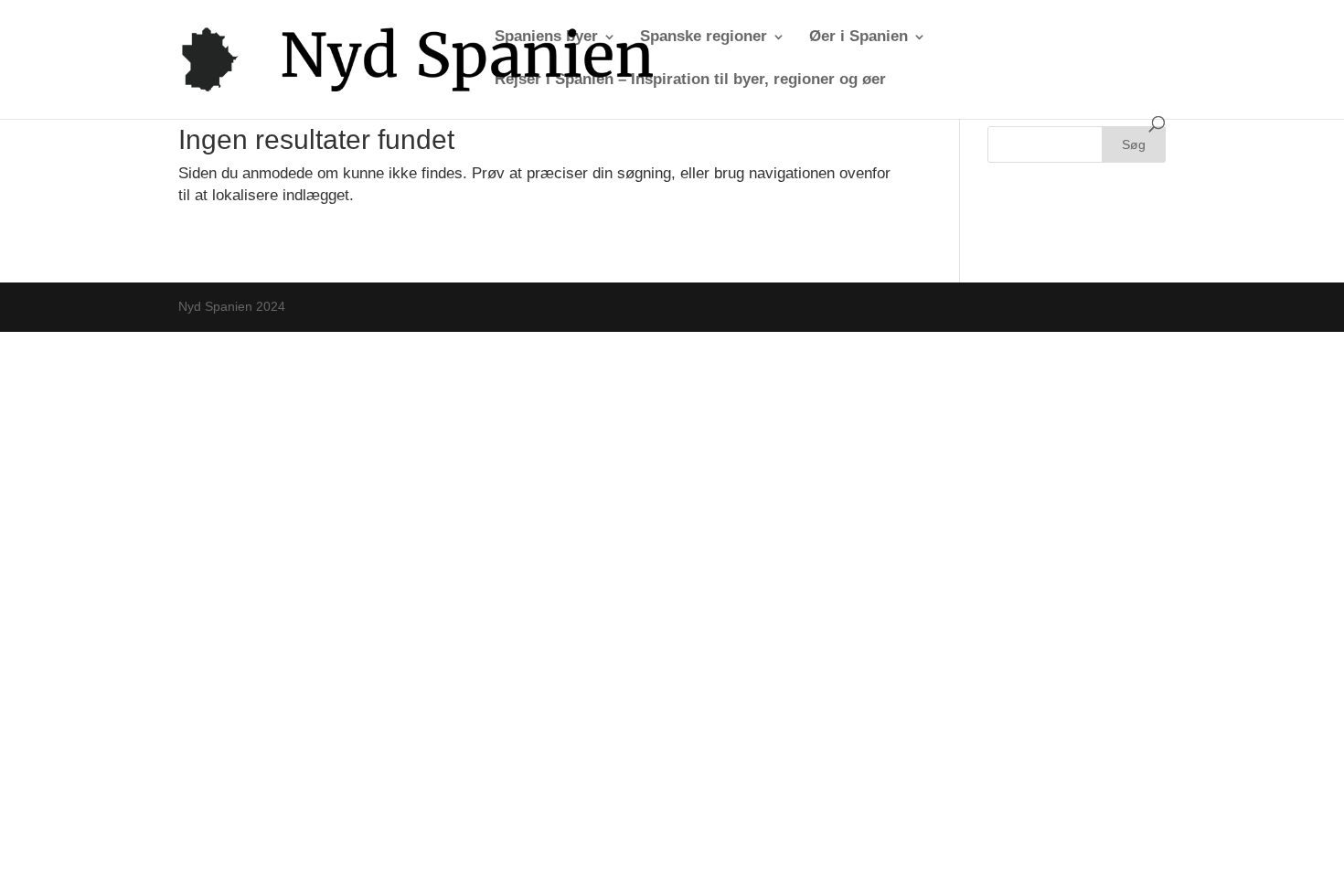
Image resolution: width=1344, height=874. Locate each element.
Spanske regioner (703, 37)
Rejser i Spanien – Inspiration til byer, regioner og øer (690, 80)
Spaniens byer (546, 37)
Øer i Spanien (858, 37)
